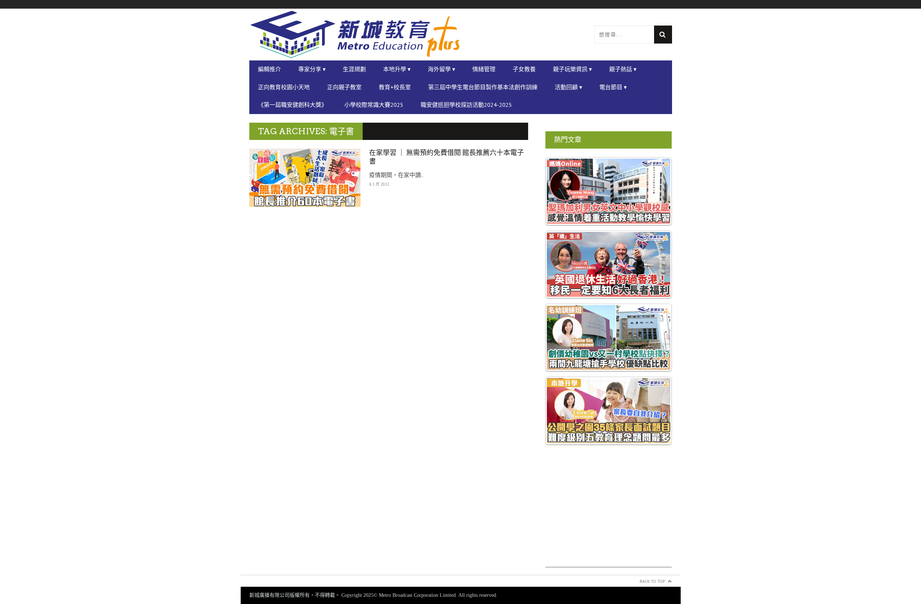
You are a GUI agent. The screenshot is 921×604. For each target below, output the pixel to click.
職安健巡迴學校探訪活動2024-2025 (466, 104)
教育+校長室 (395, 87)
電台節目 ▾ (613, 87)
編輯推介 (269, 69)
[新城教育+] (355, 34)
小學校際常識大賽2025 (373, 104)
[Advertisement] (608, 517)
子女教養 (524, 69)
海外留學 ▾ (441, 69)
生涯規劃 (354, 69)
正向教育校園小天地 (284, 87)
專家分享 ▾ (312, 69)
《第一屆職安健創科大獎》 (292, 104)
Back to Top (652, 581)
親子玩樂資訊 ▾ (572, 69)
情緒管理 (483, 69)
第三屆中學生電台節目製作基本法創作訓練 (482, 87)
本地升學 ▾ (396, 69)
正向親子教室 (344, 87)
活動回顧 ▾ (568, 87)
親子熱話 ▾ (622, 69)
